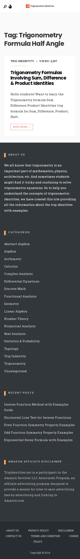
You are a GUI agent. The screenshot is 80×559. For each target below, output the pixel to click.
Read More (21, 127)
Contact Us (14, 536)
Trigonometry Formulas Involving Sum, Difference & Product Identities (38, 78)
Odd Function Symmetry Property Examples (38, 432)
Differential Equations (21, 281)
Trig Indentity (22, 61)
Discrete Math (15, 289)
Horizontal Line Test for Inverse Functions (37, 417)
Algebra (10, 251)
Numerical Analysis (20, 326)
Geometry (11, 304)
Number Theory (16, 319)
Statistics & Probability (22, 341)
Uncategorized (15, 371)
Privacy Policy (38, 530)
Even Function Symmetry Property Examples (39, 425)
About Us (12, 530)
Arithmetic (12, 259)
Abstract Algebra (17, 244)
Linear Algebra (15, 311)
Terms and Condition (45, 536)
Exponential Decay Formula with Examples (38, 440)
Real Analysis (15, 334)
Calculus (11, 266)
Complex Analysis (18, 274)
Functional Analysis (20, 296)
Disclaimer (66, 530)
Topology (11, 349)
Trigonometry (15, 363)
